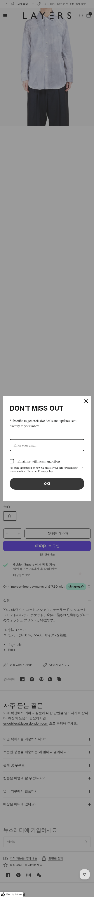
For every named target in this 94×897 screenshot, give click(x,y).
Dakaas (18, 894)
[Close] (86, 401)
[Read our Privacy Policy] (81, 468)
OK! (47, 484)
